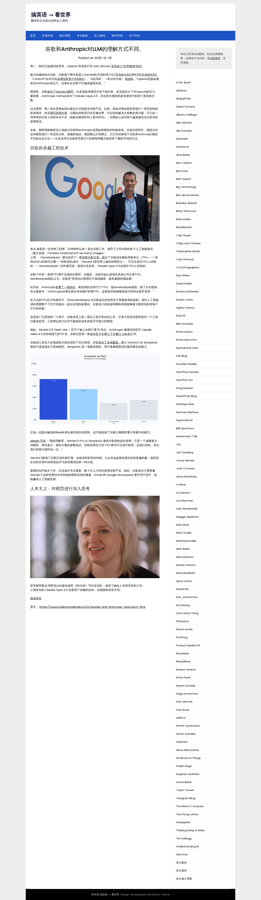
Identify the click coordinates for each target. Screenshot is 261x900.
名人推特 (99, 35)
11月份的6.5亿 (148, 75)
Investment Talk (186, 436)
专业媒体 (82, 35)
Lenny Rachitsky (186, 476)
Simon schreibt (186, 734)
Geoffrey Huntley (187, 372)
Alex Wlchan (184, 122)
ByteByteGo (184, 227)
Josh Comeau (185, 468)
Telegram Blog (185, 798)
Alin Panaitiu (184, 131)
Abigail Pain (183, 98)
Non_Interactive (187, 597)
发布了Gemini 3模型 (60, 92)
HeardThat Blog (186, 396)
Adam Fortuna (185, 106)
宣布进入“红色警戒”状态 (126, 66)
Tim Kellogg (183, 838)
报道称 (129, 79)
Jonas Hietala (185, 460)
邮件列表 (117, 35)
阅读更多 (36, 598)
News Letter (184, 581)
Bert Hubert (183, 179)
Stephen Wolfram (188, 774)
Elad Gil (180, 315)
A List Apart (183, 82)
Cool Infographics (187, 267)
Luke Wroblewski (186, 508)
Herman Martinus (187, 412)
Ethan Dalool (184, 332)
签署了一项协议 (65, 287)
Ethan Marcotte (186, 340)
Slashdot (182, 742)
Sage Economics (187, 693)
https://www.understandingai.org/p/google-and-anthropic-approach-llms (92, 607)
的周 (60, 79)
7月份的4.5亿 (122, 75)
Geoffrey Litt (184, 380)
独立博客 (64, 35)
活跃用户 (68, 79)
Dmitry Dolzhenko (187, 291)
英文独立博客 (184, 879)
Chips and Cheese (188, 243)
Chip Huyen (183, 235)
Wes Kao (182, 854)
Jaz (178, 444)
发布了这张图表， (109, 342)
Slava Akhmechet (187, 750)
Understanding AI (187, 846)
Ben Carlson (184, 163)
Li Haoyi (181, 484)
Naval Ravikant (185, 573)
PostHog (181, 637)
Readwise (182, 653)
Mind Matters (184, 557)
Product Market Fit (188, 645)
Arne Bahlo (183, 155)
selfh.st (181, 718)
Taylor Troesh (185, 790)
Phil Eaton (182, 621)
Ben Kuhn (182, 171)
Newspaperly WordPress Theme (150, 894)
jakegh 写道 (38, 441)
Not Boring (183, 605)
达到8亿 (79, 79)
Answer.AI (182, 147)
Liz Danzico (183, 492)
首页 (33, 35)
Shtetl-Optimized (187, 726)
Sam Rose (182, 710)
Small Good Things (188, 758)
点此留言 (215, 58)
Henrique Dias (185, 404)
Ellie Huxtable (184, 324)
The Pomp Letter (187, 814)
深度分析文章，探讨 (95, 257)
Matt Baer (182, 525)
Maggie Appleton (187, 517)
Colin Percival (185, 259)
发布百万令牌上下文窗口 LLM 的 (110, 334)
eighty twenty (185, 307)
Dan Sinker (183, 275)
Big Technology (186, 187)
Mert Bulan (183, 549)
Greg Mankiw (184, 388)
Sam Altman (184, 701)
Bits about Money (187, 195)
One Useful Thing (187, 613)
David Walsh (184, 283)
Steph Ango (184, 766)
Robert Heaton (186, 669)
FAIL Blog (181, 356)
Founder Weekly (186, 364)
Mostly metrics (185, 565)
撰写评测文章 (58, 113)
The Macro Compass (190, 806)
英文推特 (181, 870)
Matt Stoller (184, 533)
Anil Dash (182, 139)
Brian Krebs (183, 219)
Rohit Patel (183, 677)
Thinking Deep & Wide (190, 830)
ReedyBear (183, 661)
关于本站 (134, 35)
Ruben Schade (185, 685)
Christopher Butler (188, 251)
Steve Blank (183, 782)
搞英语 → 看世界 (51, 14)
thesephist (183, 822)
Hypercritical (184, 420)
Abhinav (181, 90)
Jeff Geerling (184, 452)
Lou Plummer (184, 500)
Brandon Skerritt (186, 203)
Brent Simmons (186, 211)
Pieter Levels (184, 629)
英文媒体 (181, 862)
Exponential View (187, 348)
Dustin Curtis (184, 299)
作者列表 (47, 35)
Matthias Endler (186, 541)
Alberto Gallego (186, 114)
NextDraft (182, 589)
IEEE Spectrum (185, 428)
